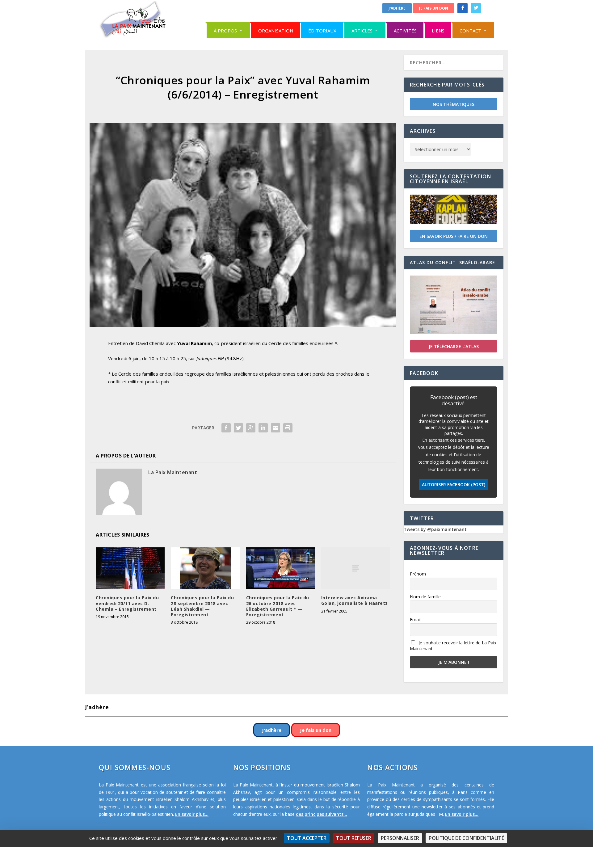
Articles (361, 30)
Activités (405, 30)
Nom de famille (425, 597)
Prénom (418, 574)
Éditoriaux (322, 30)
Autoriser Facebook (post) (453, 484)
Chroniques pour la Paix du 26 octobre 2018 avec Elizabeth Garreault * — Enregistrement (277, 606)
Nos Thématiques (453, 104)
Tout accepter (306, 838)
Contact (470, 30)
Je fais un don (433, 8)
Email (415, 619)
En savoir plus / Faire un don (453, 236)
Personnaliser (400, 838)
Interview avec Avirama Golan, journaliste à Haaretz (354, 600)
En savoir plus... (191, 814)
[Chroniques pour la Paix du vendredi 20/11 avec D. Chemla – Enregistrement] (130, 568)
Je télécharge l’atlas (454, 346)
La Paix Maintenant (172, 472)
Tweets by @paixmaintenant (435, 529)
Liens (438, 30)
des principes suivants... (321, 814)
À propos (225, 30)
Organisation (275, 30)
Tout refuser (353, 838)
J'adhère (397, 8)
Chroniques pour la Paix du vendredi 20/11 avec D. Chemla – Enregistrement (127, 603)
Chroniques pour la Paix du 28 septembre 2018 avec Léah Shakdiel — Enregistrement (202, 606)
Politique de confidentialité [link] (466, 838)
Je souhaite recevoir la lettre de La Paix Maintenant (453, 645)
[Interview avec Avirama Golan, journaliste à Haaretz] (355, 568)
